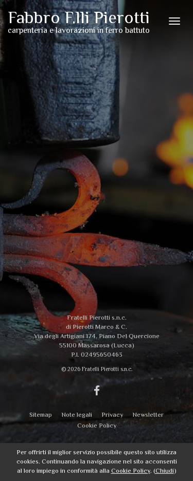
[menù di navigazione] (174, 21)
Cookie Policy (96, 425)
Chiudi (164, 470)
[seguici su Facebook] (97, 391)
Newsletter (148, 414)
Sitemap (40, 414)
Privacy (112, 414)
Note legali (76, 414)
